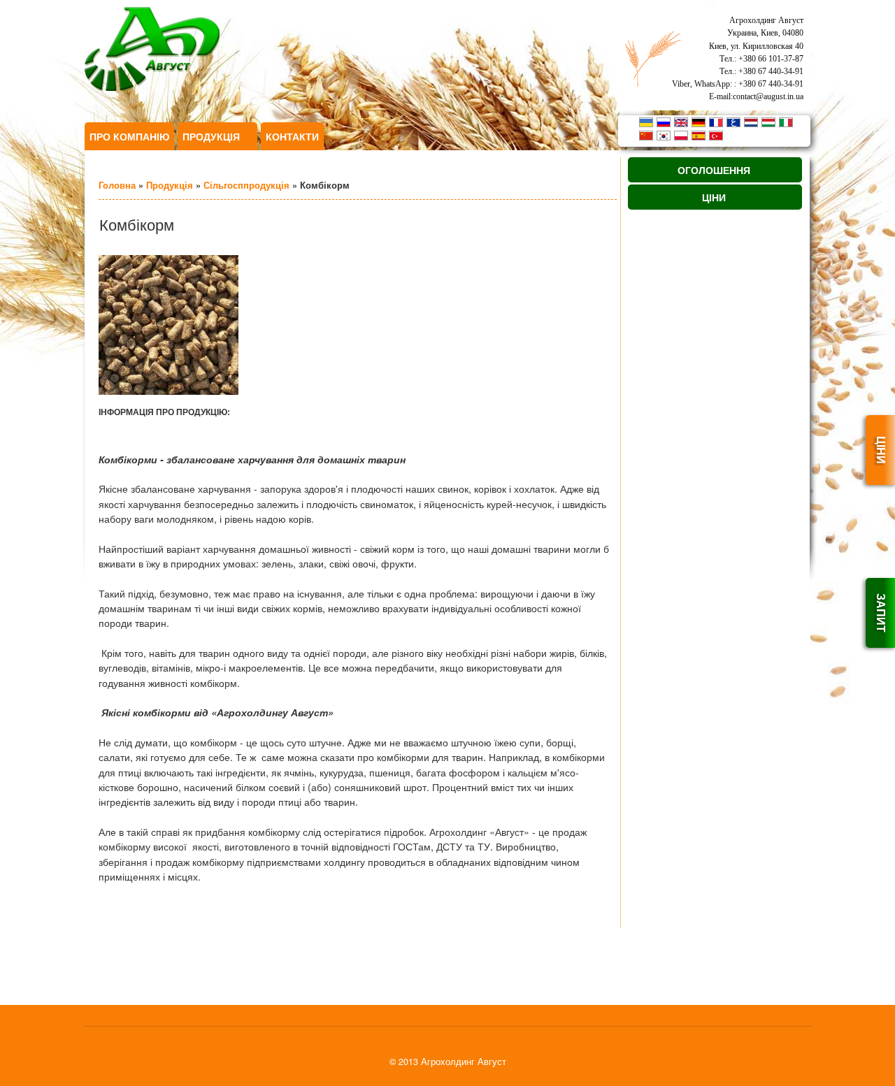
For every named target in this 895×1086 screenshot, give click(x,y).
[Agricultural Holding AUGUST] (152, 87)
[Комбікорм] (168, 391)
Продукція (215, 139)
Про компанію (129, 136)
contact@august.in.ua (768, 96)
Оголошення (714, 170)
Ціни (881, 450)
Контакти (292, 136)
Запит (881, 612)
